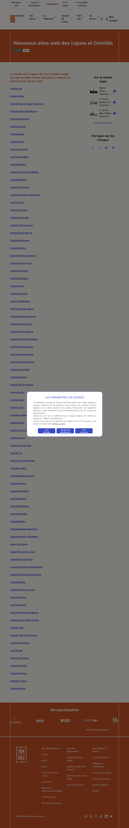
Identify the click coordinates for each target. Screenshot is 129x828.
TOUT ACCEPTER (84, 431)
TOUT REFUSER (46, 431)
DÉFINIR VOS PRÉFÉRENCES (65, 431)
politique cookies (58, 424)
